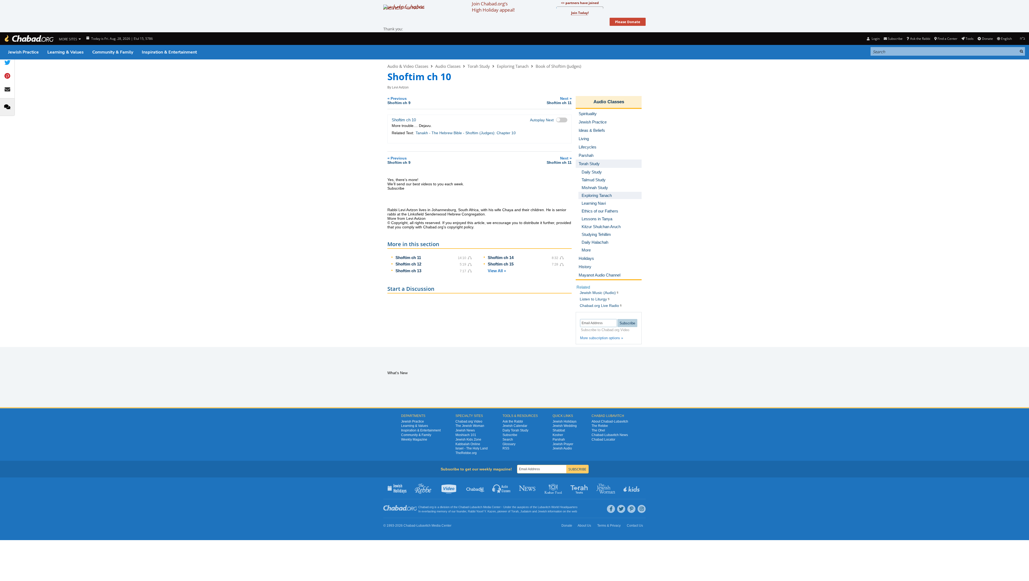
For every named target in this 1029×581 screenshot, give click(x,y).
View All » (497, 270)
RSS (506, 448)
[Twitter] (621, 509)
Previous (399, 100)
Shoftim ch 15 (501, 264)
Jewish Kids (632, 488)
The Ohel (598, 430)
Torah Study (479, 66)
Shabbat (559, 430)
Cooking (554, 488)
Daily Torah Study (515, 430)
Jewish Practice (23, 52)
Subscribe (510, 435)
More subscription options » (601, 338)
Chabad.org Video (468, 421)
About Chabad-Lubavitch (610, 421)
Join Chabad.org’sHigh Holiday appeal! (493, 7)
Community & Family (112, 52)
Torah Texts (580, 488)
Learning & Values (65, 52)
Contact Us (635, 525)
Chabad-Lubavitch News (610, 435)
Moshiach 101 (465, 435)
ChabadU (475, 488)
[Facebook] (611, 509)
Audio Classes (448, 66)
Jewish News (465, 430)
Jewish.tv (449, 488)
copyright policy (460, 227)
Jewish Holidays (565, 421)
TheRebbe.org (466, 453)
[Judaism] (29, 38)
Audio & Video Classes (407, 66)
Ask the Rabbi (920, 38)
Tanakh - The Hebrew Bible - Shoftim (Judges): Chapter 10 (466, 133)
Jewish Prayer (563, 444)
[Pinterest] (631, 509)
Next (559, 100)
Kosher (558, 435)
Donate (987, 38)
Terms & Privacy (609, 525)
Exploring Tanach (513, 66)
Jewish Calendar (515, 426)
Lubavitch (476, 507)
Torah (515, 511)
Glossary (509, 444)
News (528, 488)
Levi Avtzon (400, 87)
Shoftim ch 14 (501, 257)
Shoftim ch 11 (408, 257)
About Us (584, 525)
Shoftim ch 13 (408, 270)
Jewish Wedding (565, 426)
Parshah (559, 439)
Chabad (463, 507)
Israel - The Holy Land (471, 448)
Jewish (542, 511)
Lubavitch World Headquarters (558, 507)
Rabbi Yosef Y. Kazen (482, 511)
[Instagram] (642, 509)
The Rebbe (600, 426)
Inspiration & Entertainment (169, 52)
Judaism (525, 511)
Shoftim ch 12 (408, 264)
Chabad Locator (603, 439)
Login (875, 38)
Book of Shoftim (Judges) (558, 66)
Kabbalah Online (467, 444)
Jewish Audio (562, 448)
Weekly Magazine (414, 439)
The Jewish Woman (469, 426)
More (586, 250)
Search (508, 439)
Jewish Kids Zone (468, 439)
